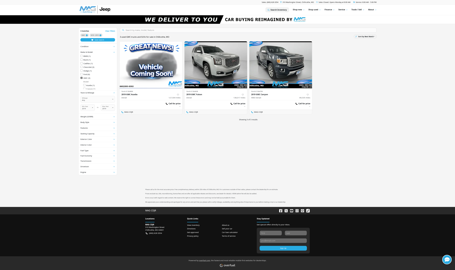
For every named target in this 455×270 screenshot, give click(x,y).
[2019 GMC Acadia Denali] (151, 64)
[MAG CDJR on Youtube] (290, 210)
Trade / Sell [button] (356, 9)
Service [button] (341, 9)
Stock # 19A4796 (257, 91)
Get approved (193, 232)
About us (225, 225)
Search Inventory (279, 10)
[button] (297, 2)
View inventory (193, 225)
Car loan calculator (230, 232)
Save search (99, 40)
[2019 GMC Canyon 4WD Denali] (280, 64)
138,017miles (239, 97)
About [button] (371, 9)
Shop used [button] (313, 9)
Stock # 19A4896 (127, 91)
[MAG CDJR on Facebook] (279, 210)
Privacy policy (192, 236)
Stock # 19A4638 (192, 91)
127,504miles (174, 97)
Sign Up (283, 248)
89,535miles (304, 97)
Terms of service (229, 236)
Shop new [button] (297, 9)
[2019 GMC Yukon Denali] (215, 64)
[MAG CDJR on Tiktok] (307, 210)
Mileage (85, 98)
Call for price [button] (174, 103)
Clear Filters (110, 31)
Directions (191, 228)
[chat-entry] (447, 259)
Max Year (105, 106)
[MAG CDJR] (101, 10)
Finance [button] (328, 9)
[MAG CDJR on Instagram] (296, 210)
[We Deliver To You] (227, 19)
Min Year (85, 106)
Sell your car (227, 228)
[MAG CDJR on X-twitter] (285, 210)
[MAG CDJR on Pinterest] (301, 210)
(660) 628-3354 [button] (155, 233)
